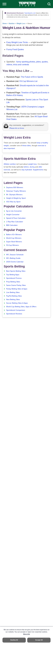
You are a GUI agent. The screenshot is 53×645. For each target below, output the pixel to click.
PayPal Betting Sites (14, 296)
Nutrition (12, 23)
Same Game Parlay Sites (16, 285)
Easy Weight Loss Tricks (17, 42)
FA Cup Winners (12, 245)
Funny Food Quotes (15, 49)
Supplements (38, 170)
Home (4, 23)
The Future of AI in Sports (32, 77)
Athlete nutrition (10, 164)
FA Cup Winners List (28, 81)
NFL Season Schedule (15, 255)
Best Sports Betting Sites (15, 271)
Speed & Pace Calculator (16, 218)
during (32, 167)
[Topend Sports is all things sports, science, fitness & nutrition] (27, 4)
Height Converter (12, 214)
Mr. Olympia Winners (14, 195)
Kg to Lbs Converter (14, 211)
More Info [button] (26, 634)
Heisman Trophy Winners (16, 191)
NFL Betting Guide (13, 258)
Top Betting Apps (12, 275)
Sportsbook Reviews (14, 314)
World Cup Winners (13, 238)
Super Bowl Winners (14, 242)
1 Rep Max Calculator (14, 222)
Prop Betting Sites (13, 282)
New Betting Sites (13, 299)
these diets (26, 145)
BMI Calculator (12, 225)
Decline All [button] (14, 640)
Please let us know (16, 128)
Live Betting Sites (13, 292)
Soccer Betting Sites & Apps (17, 303)
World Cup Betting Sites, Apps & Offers (21, 307)
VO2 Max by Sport (13, 202)
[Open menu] (4, 4)
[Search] (49, 4)
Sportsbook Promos (14, 278)
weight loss (32, 164)
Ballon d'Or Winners (14, 234)
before (26, 167)
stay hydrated (26, 170)
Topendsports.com (29, 13)
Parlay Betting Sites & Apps (16, 289)
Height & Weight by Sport (16, 198)
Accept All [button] (39, 640)
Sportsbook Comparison (15, 310)
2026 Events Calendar (15, 262)
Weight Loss (21, 23)
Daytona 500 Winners (14, 187)
